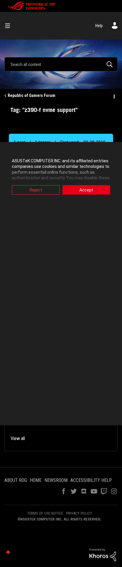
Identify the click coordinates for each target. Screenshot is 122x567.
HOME (35, 480)
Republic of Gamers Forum (31, 95)
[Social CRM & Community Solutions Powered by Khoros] (102, 554)
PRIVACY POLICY (79, 513)
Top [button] (8, 552)
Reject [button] (36, 189)
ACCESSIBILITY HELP (91, 480)
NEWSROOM (56, 480)
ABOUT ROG (15, 480)
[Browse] (9, 25)
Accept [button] (86, 189)
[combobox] (61, 64)
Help (99, 25)
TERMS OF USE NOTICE (45, 513)
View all (18, 438)
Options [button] (114, 96)
